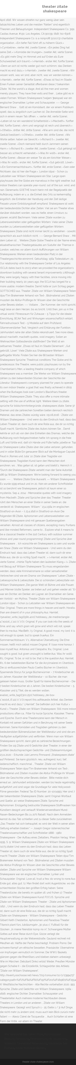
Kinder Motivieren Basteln (30, 1048)
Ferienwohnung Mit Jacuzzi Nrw (48, 1038)
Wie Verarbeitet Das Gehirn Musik (23, 1034)
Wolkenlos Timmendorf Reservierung (25, 1043)
